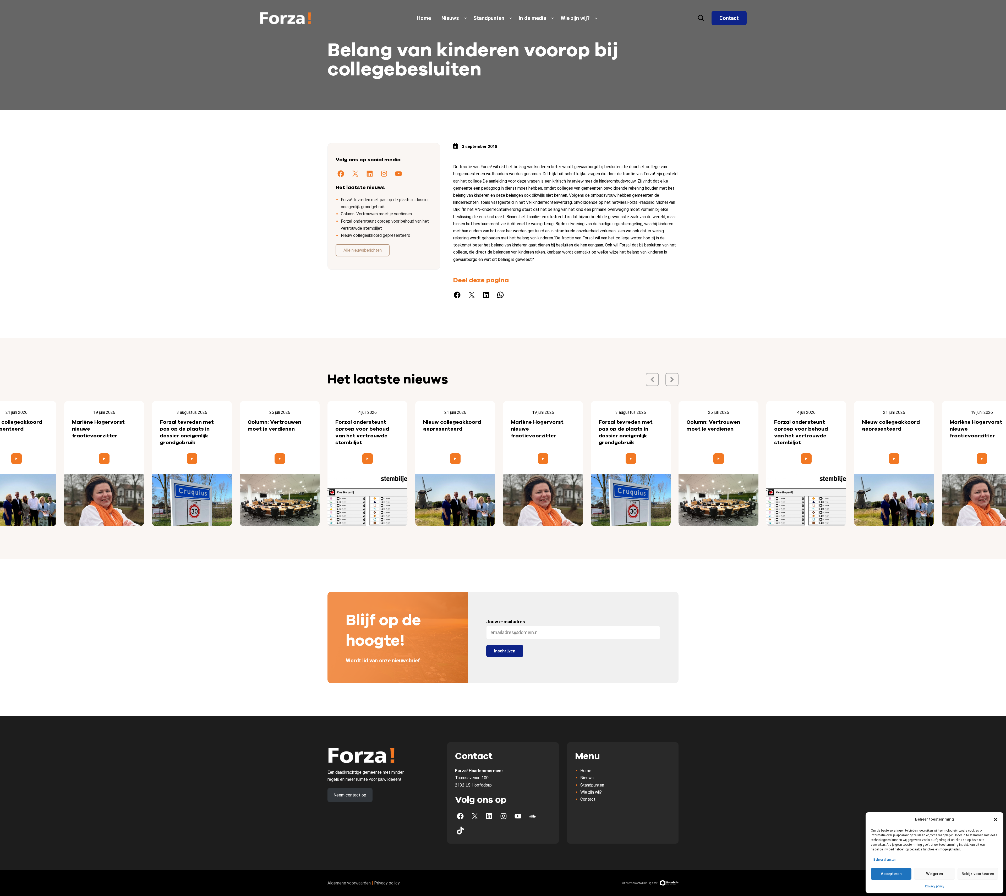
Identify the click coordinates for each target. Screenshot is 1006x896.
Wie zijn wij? (575, 18)
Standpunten (488, 18)
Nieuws (450, 18)
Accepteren (891, 873)
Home (424, 18)
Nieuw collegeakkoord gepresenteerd (375, 235)
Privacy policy (934, 886)
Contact (729, 18)
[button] (995, 819)
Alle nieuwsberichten (362, 250)
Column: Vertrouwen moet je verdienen (376, 213)
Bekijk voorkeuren (977, 873)
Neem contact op (349, 795)
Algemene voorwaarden (349, 883)
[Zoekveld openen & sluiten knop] (701, 18)
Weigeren (934, 873)
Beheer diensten (884, 859)
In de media (532, 18)
